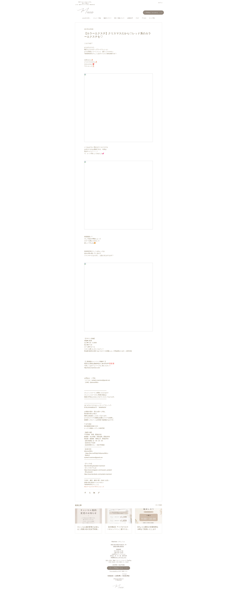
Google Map (125, 575)
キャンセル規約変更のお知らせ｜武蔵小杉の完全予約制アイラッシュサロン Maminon (88, 528)
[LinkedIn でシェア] (94, 493)
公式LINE (118, 575)
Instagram (110, 575)
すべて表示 (159, 505)
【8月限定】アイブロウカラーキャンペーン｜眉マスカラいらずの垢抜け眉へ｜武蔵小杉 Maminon (118, 528)
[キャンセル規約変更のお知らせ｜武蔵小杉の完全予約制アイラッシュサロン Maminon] (88, 516)
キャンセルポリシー (114, 571)
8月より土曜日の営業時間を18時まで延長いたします (147, 528)
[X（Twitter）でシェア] (90, 493)
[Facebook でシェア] (85, 493)
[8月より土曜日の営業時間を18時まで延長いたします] (148, 516)
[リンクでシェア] (99, 493)
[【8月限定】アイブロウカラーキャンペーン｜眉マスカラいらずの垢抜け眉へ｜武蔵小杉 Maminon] (118, 516)
